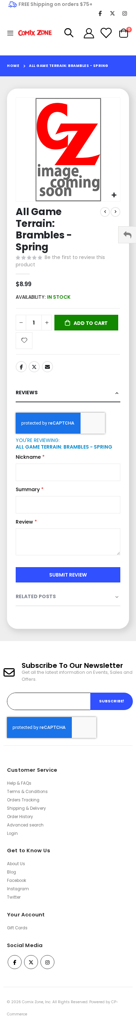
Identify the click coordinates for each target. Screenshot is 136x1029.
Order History (20, 817)
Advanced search (25, 825)
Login (12, 833)
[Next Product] (115, 212)
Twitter (34, 366)
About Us (16, 864)
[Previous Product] (105, 212)
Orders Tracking (23, 800)
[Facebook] (100, 13)
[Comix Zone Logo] (32, 33)
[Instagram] (124, 13)
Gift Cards (17, 928)
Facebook (21, 366)
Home (13, 65)
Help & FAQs (19, 783)
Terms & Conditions (27, 791)
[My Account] (89, 33)
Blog (11, 872)
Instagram (18, 889)
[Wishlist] (106, 33)
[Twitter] (112, 13)
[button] (114, 195)
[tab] (68, 393)
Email (47, 366)
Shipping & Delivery (26, 808)
